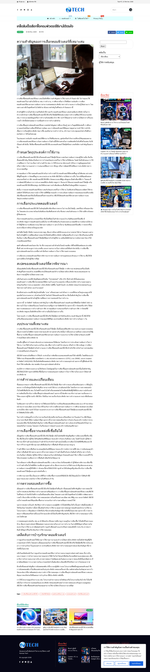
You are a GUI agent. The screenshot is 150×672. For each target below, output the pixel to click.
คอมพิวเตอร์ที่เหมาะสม (58, 594)
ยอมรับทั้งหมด (136, 663)
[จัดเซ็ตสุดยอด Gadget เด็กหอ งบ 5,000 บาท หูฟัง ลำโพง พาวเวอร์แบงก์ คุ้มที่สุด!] (85, 659)
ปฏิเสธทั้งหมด (121, 663)
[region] (123, 656)
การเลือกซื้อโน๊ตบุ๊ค (45, 594)
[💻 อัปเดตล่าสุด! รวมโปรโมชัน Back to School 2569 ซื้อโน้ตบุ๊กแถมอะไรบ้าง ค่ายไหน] (116, 196)
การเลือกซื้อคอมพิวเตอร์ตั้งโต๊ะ (30, 594)
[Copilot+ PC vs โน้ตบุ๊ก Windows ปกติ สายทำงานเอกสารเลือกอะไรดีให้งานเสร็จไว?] (116, 138)
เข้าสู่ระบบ (21, 1)
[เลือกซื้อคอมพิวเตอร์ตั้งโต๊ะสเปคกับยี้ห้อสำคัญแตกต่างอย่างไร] (81, 616)
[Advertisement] (116, 77)
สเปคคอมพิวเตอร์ (71, 594)
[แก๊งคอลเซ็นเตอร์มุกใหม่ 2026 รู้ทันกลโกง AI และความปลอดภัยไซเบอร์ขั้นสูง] (85, 651)
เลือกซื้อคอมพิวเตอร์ (83, 594)
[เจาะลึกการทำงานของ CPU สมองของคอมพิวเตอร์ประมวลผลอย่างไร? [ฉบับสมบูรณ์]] (29, 616)
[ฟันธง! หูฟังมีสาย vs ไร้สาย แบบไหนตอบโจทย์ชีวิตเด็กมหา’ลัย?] (116, 109)
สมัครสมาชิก (32, 1)
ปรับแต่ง (109, 663)
